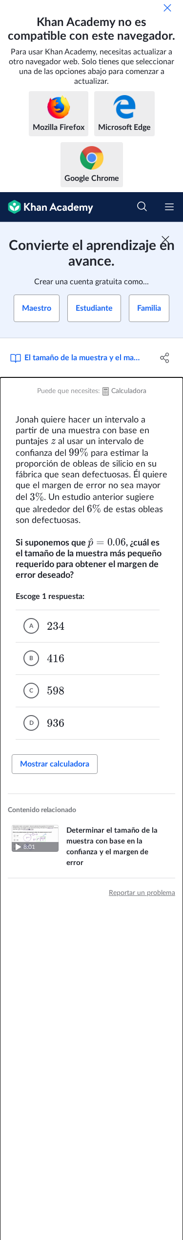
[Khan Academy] (46, 207)
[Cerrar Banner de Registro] (165, 239)
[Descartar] (167, 8)
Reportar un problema (142, 893)
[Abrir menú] (169, 207)
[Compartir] (165, 358)
